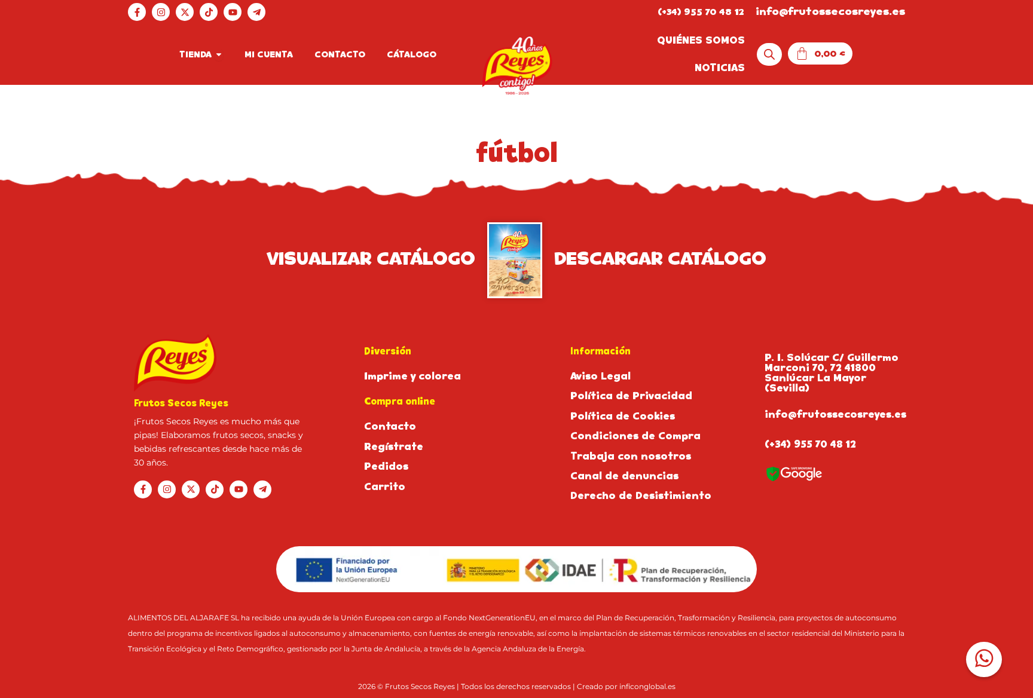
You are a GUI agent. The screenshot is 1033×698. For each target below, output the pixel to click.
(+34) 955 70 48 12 (701, 11)
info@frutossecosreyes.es (830, 11)
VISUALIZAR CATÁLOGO (371, 258)
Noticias (720, 68)
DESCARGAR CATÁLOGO (660, 258)
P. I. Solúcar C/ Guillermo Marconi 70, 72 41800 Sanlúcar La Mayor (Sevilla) (831, 373)
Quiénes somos (701, 40)
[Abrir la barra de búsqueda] (769, 54)
